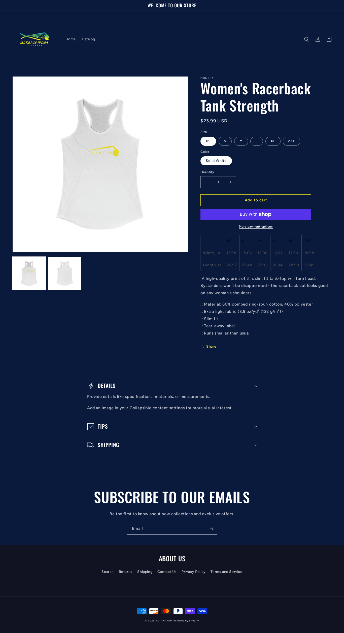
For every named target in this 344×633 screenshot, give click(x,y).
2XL (291, 141)
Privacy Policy (193, 572)
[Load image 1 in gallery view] (29, 273)
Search (107, 572)
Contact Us (167, 572)
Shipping (144, 572)
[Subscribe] (211, 529)
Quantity (207, 172)
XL (273, 141)
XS (208, 141)
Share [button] (211, 346)
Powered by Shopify (186, 620)
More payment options (256, 226)
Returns (125, 572)
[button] (306, 39)
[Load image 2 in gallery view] (64, 273)
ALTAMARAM (164, 620)
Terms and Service (226, 572)
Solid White (216, 161)
